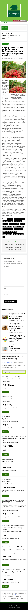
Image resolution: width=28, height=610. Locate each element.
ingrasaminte (18, 221)
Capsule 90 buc (6, 418)
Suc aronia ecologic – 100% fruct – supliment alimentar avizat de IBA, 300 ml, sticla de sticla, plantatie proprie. (14, 506)
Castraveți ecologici (7, 399)
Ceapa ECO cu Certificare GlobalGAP (11, 379)
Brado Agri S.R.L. (15, 538)
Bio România (18, 595)
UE (3, 236)
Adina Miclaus (13, 320)
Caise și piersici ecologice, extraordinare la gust (13, 572)
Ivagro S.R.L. (14, 470)
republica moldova (18, 234)
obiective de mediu (13, 224)
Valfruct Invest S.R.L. (16, 517)
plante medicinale (7, 226)
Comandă (5, 392)
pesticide (22, 224)
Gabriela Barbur (13, 351)
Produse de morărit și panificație (14, 531)
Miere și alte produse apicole (13, 483)
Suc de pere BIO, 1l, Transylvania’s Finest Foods (13, 549)
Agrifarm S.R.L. (14, 408)
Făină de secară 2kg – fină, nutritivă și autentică (12, 528)
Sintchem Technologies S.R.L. (18, 427)
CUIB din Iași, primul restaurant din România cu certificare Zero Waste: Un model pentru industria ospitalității (16, 327)
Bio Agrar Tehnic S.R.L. (16, 388)
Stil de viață (6, 44)
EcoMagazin (6, 58)
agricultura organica (8, 221)
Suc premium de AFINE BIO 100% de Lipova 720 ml (13, 439)
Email (5, 288)
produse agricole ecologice (9, 231)
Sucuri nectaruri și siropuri (13, 421)
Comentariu (7, 266)
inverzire (5, 224)
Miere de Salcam (6, 481)
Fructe (8, 464)
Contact (18, 607)
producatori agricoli (18, 226)
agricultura (9, 218)
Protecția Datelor (11, 607)
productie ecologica (8, 229)
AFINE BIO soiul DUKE (8, 461)
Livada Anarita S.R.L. (16, 582)
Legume (8, 381)
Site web (6, 294)
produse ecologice (7, 234)
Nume (5, 283)
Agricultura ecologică (7, 362)
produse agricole (19, 229)
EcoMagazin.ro (16, 605)
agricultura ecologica (20, 218)
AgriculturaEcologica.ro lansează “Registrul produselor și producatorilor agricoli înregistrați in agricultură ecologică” (17, 338)
